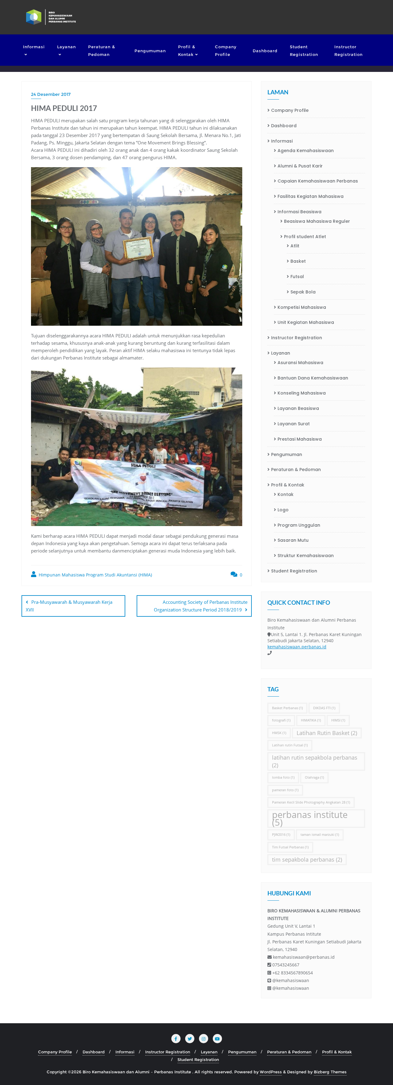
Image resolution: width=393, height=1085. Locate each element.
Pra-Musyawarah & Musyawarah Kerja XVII (69, 606)
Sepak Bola (303, 292)
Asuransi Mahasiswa (300, 363)
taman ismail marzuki (320, 834)
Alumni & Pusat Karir (300, 166)
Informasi (282, 141)
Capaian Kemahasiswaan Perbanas (318, 181)
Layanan (280, 353)
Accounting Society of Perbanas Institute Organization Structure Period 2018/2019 (200, 606)
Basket (298, 261)
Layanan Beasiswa (298, 408)
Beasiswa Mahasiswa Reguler (317, 221)
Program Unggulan (299, 525)
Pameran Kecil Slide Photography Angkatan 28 (311, 802)
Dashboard (284, 126)
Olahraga (314, 777)
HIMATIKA (311, 720)
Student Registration (294, 571)
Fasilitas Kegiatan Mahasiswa (311, 196)
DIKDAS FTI (324, 708)
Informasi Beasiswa (299, 212)
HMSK (279, 733)
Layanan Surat (294, 424)
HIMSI (338, 720)
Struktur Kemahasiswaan (306, 555)
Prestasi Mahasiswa (300, 439)
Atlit (294, 246)
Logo (283, 510)
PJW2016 (281, 834)
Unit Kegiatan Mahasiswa (306, 322)
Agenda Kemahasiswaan (306, 150)
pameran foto (285, 790)
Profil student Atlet (305, 237)
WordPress (271, 1071)
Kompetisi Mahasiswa (302, 307)
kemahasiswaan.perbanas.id (296, 647)
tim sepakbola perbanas (307, 859)
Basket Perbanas (287, 708)
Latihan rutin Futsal (290, 745)
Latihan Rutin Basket (327, 733)
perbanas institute (310, 818)
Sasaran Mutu (293, 540)
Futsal (297, 276)
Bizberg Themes (330, 1071)
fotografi (281, 720)
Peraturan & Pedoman (296, 469)
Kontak (286, 494)
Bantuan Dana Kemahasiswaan (313, 378)
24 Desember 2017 (51, 94)
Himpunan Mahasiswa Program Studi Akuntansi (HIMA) (94, 575)
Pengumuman (286, 454)
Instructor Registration (296, 338)
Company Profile (290, 110)
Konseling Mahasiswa (302, 393)
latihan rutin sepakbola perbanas (314, 761)
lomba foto (283, 777)
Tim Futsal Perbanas (290, 847)
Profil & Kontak (287, 485)
